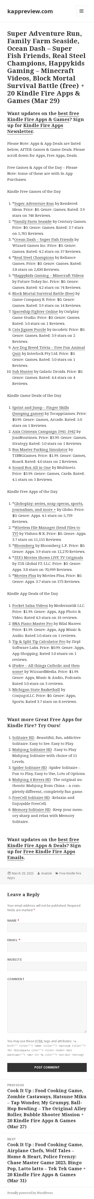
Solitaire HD (23, 737)
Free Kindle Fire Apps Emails (41, 854)
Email (13, 940)
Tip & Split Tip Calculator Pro (38, 641)
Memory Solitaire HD (31, 809)
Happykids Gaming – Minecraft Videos (49, 275)
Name (13, 920)
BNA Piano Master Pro (32, 623)
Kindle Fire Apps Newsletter (35, 128)
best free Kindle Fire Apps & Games (43, 116)
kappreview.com (30, 11)
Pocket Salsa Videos (30, 605)
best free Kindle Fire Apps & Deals (43, 842)
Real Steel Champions (34, 257)
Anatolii (46, 873)
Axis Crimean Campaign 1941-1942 (43, 431)
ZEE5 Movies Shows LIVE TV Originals (48, 557)
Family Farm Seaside (33, 221)
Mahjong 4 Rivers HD (31, 779)
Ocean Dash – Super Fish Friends (43, 239)
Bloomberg (24, 545)
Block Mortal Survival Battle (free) (43, 293)
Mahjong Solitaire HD (32, 749)
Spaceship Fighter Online (35, 311)
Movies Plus (25, 575)
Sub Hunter (22, 371)
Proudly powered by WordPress (30, 1193)
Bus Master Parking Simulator (40, 449)
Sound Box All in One (31, 467)
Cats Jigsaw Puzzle (29, 329)
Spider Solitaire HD (29, 767)
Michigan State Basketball (36, 689)
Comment (15, 979)
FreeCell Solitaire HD (31, 797)
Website (14, 959)
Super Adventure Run (34, 203)
